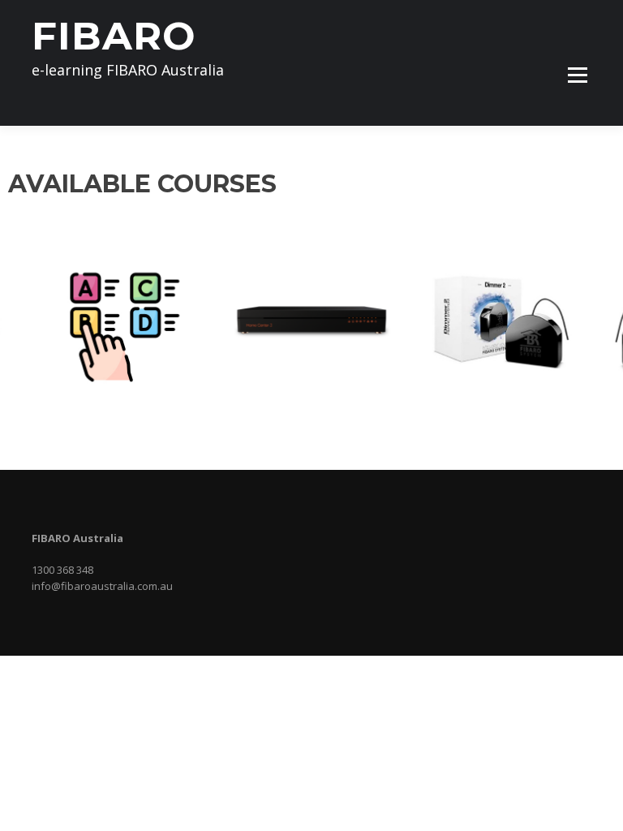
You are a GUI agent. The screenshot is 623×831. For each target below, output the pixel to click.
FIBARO (113, 35)
